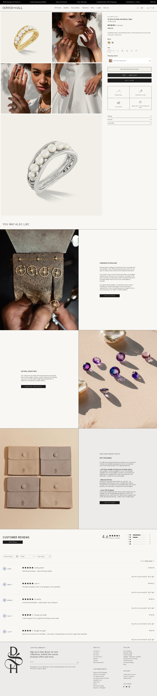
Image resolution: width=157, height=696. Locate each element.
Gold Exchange (127, 655)
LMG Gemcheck (127, 660)
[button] (130, 116)
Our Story (96, 653)
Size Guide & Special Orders (101, 678)
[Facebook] (124, 687)
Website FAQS (127, 678)
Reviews (95, 658)
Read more (118, 34)
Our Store (96, 655)
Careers (95, 660)
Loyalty (99, 8)
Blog (124, 664)
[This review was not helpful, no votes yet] (152, 577)
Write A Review (13, 542)
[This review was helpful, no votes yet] (149, 577)
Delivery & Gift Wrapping (100, 672)
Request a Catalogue (99, 687)
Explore (126, 647)
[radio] (109, 42)
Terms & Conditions (128, 676)
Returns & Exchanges (99, 674)
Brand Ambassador (98, 662)
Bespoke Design (127, 653)
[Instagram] (129, 687)
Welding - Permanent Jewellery (132, 656)
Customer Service (100, 669)
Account (126, 671)
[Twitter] (126, 687)
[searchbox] (9, 556)
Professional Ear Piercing (130, 658)
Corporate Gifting (128, 662)
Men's (92, 8)
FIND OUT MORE (109, 295)
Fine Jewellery (75, 8)
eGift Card (96, 682)
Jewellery (66, 8)
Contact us (96, 651)
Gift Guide (58, 8)
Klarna (95, 684)
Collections (85, 8)
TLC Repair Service (98, 676)
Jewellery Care (97, 680)
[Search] (138, 8)
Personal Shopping (98, 686)
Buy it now (129, 80)
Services (106, 8)
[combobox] (27, 556)
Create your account (129, 674)
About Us (96, 647)
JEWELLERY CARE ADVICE (33, 386)
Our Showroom (97, 656)
